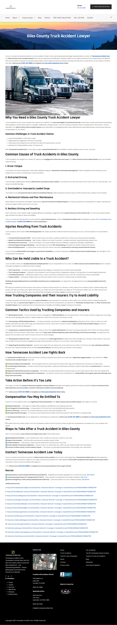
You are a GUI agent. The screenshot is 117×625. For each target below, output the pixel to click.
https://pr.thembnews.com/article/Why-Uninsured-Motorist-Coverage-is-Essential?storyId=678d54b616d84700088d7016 (49, 536)
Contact (47, 18)
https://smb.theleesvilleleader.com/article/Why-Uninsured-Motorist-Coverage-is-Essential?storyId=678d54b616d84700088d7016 (51, 504)
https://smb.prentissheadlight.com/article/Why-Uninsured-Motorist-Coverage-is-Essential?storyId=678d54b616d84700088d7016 (51, 508)
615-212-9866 (81, 8)
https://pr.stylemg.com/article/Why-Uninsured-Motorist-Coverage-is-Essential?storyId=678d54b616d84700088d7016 (47, 528)
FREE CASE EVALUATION (62, 18)
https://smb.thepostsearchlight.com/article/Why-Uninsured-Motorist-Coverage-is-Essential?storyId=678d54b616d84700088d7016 (51, 488)
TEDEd (10, 582)
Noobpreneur (12, 594)
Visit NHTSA (85, 480)
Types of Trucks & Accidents (95, 556)
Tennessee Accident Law (101, 56)
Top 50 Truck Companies (68, 556)
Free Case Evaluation (101, 6)
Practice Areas (27, 18)
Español (90, 18)
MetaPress (12, 589)
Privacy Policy (64, 565)
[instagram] (11, 576)
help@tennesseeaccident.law (43, 608)
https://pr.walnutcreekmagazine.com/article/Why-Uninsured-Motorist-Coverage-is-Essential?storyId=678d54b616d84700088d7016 (52, 532)
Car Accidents (91, 550)
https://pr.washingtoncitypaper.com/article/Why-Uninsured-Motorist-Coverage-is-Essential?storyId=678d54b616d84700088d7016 (52, 500)
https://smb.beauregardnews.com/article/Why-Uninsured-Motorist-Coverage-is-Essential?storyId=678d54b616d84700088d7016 (51, 512)
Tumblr (10, 585)
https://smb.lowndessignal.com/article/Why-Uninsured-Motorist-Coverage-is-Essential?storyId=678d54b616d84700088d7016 (50, 496)
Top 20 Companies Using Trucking (97, 553)
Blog (39, 18)
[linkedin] (8, 576)
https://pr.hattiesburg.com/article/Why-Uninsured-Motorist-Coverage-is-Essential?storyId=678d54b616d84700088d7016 (48, 516)
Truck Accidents (65, 553)
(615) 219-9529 (37, 604)
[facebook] (5, 576)
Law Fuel (11, 587)
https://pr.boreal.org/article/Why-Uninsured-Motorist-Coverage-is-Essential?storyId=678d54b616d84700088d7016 (47, 524)
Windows (11, 592)
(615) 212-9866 (38, 587)
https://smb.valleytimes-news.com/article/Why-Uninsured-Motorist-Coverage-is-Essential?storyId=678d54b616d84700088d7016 (51, 492)
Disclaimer (89, 562)
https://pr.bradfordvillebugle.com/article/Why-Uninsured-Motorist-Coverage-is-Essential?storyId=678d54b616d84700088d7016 (51, 520)
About (15, 18)
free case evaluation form (53, 63)
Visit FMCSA (90, 475)
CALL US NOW (79, 18)
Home (7, 18)
